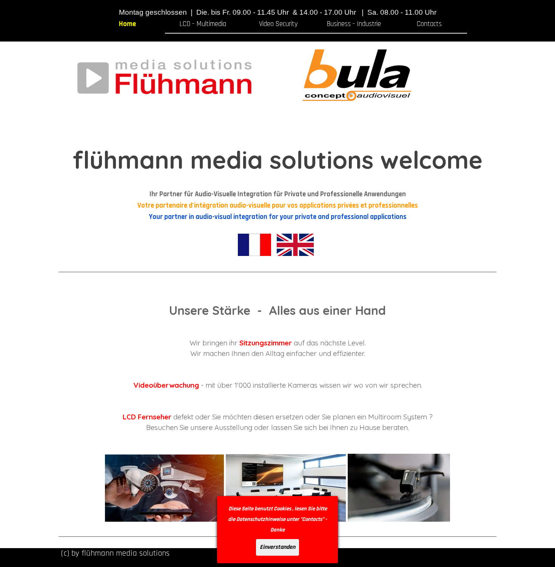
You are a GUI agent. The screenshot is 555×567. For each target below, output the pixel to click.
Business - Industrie (354, 24)
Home (127, 24)
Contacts (429, 24)
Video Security (278, 24)
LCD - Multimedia (202, 24)
